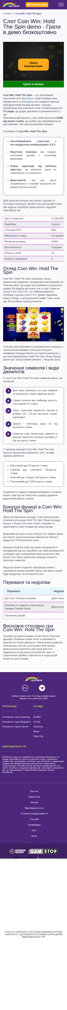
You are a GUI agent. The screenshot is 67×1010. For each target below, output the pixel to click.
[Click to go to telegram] (42, 688)
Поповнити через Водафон (16, 721)
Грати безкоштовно (33, 64)
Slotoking (38, 726)
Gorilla (37, 721)
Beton (36, 731)
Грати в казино (33, 84)
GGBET (37, 717)
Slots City (38, 736)
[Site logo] (10, 4)
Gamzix (30, 98)
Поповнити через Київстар (16, 717)
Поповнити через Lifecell (15, 726)
